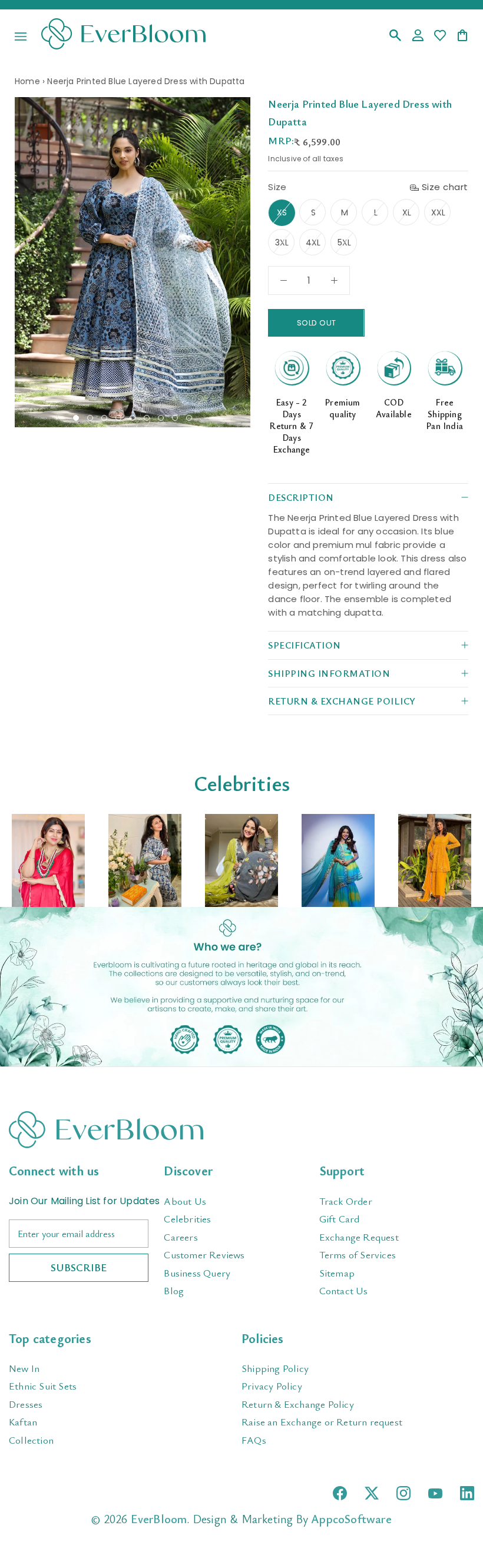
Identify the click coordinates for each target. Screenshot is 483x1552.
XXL (438, 212)
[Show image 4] (118, 418)
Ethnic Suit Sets (43, 1386)
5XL (345, 242)
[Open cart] (462, 36)
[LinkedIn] (467, 1493)
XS (282, 212)
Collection (31, 1440)
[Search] (395, 36)
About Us (185, 1201)
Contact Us (343, 1290)
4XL (313, 242)
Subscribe (79, 1267)
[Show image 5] (132, 418)
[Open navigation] (21, 36)
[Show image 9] (189, 418)
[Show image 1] (76, 418)
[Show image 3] (104, 418)
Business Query (197, 1273)
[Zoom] (237, 110)
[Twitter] (372, 1493)
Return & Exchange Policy (298, 1404)
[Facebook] (340, 1493)
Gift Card (339, 1218)
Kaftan (23, 1421)
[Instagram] (403, 1493)
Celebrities (187, 1218)
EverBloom (159, 1519)
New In (24, 1368)
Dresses (25, 1404)
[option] (48, 861)
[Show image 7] (161, 418)
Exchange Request (359, 1237)
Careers (180, 1237)
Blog (174, 1290)
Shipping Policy (275, 1368)
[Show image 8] (175, 418)
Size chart (445, 187)
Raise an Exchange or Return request (322, 1421)
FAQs (254, 1440)
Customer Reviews (204, 1254)
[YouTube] (435, 1493)
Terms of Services (357, 1254)
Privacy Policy (272, 1386)
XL (406, 212)
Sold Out (316, 322)
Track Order (345, 1201)
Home (27, 81)
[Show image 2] (90, 418)
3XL (282, 242)
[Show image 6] (147, 418)
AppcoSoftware (351, 1519)
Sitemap (337, 1273)
